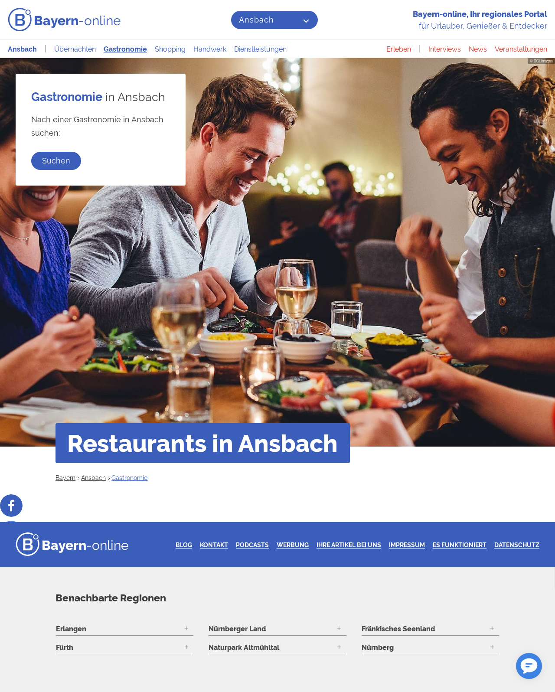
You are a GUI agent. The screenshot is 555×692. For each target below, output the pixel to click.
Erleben (398, 49)
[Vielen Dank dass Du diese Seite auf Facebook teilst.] (11, 505)
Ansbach (256, 19)
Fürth (64, 647)
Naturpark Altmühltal (244, 647)
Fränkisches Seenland (398, 629)
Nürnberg (378, 647)
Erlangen (71, 629)
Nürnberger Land (237, 629)
